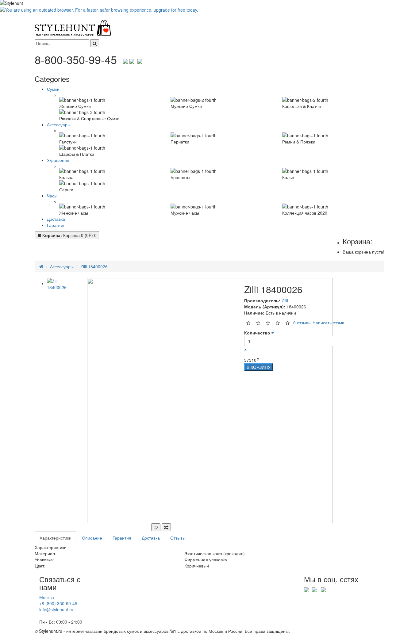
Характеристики (55, 538)
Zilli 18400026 (94, 266)
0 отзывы (302, 322)
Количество (257, 333)
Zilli (285, 300)
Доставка (56, 219)
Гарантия (56, 225)
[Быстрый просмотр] (155, 527)
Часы (52, 196)
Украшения (58, 160)
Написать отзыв (328, 322)
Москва (46, 597)
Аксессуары (59, 124)
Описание (92, 538)
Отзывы (178, 538)
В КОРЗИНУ (259, 367)
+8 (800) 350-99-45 (58, 603)
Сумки (53, 89)
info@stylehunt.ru (56, 609)
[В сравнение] (166, 527)
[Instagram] (140, 59)
